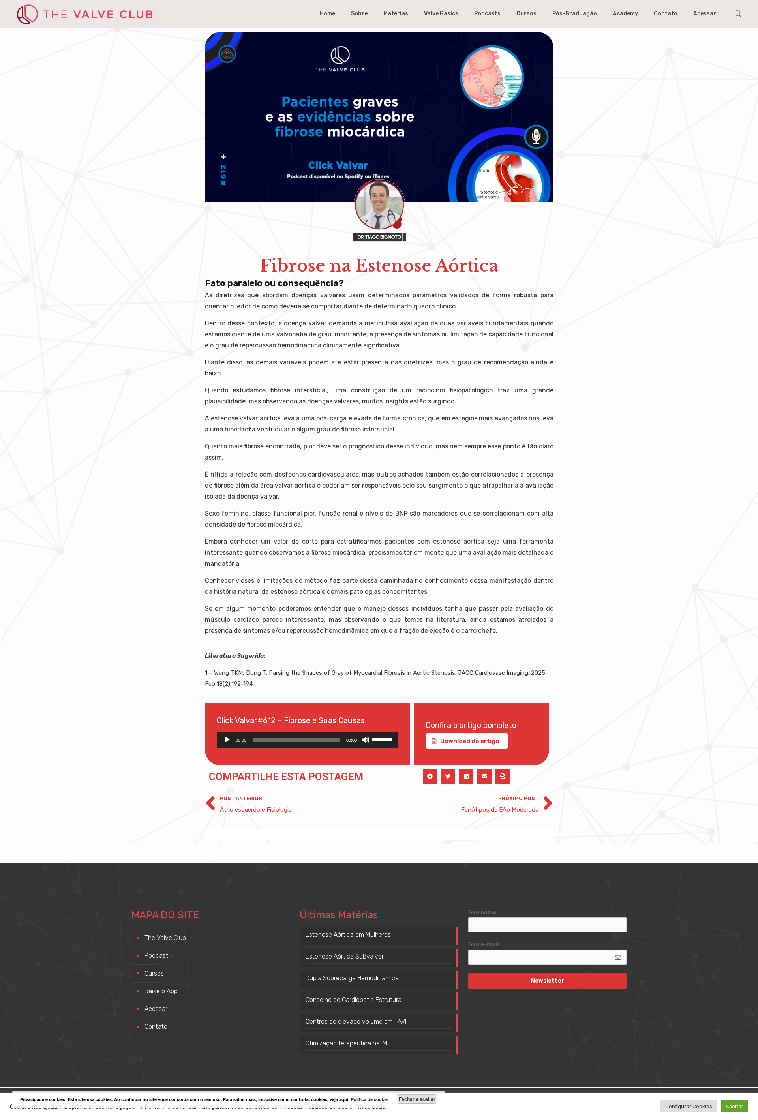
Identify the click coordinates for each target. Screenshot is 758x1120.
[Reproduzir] (227, 740)
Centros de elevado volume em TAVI (356, 1021)
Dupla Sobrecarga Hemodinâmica (352, 978)
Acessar (155, 1009)
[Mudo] (366, 740)
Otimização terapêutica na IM (346, 1043)
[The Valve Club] (84, 14)
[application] (307, 740)
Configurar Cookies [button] (688, 1106)
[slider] (383, 739)
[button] (430, 776)
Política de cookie (369, 1099)
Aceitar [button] (734, 1106)
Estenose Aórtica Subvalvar (345, 956)
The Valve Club (165, 938)
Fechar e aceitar (417, 1099)
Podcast (156, 955)
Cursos (154, 973)
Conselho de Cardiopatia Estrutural (354, 1000)
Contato (155, 1026)
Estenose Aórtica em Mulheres (348, 934)
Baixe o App (161, 991)
